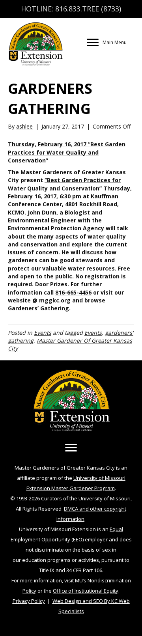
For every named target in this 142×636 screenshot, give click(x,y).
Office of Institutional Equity (85, 590)
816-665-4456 (73, 292)
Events (42, 332)
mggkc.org (55, 300)
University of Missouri (104, 498)
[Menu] (71, 448)
